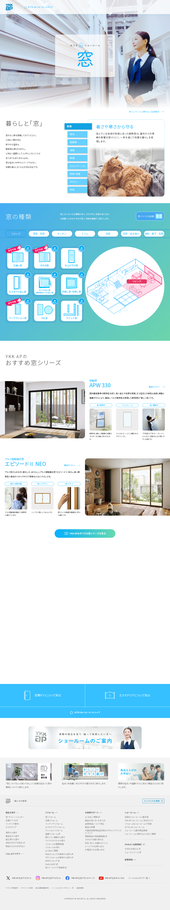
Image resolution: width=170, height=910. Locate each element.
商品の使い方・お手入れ (95, 820)
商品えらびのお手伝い (15, 846)
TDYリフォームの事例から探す (58, 857)
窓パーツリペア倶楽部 (54, 867)
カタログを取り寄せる (94, 839)
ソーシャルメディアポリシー (61, 888)
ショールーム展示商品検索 (136, 830)
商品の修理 (90, 827)
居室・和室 (39, 233)
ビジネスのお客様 (152, 800)
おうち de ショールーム (134, 827)
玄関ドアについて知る (48, 695)
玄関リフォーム (51, 820)
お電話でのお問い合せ (95, 849)
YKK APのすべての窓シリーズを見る (88, 533)
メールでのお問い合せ (94, 846)
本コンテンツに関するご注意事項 (144, 111)
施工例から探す (12, 839)
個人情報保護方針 (42, 888)
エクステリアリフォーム (55, 827)
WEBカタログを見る (14, 843)
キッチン (62, 233)
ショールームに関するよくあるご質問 (140, 834)
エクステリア (11, 827)
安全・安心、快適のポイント (96, 843)
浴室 (108, 233)
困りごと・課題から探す (55, 837)
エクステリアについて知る (134, 695)
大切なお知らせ (131, 849)
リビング (16, 233)
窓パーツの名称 (146, 216)
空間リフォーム (51, 834)
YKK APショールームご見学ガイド (139, 820)
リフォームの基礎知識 (54, 844)
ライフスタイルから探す (55, 840)
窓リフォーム (50, 817)
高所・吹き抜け (131, 233)
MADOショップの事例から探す (58, 854)
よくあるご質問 (51, 850)
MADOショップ (51, 861)
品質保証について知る (94, 824)
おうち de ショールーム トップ (40, 7)
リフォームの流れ (52, 847)
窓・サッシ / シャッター (15, 817)
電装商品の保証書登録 (95, 836)
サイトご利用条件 (12, 888)
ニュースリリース (132, 852)
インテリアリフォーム (54, 824)
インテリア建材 (12, 824)
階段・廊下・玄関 (154, 233)
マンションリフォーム (54, 830)
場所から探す (11, 832)
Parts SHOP (50, 864)
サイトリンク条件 (27, 888)
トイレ (85, 233)
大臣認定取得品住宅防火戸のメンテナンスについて (103, 831)
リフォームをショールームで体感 (138, 824)
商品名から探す (12, 836)
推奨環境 (80, 888)
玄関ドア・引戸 (12, 820)
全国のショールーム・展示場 (136, 817)
